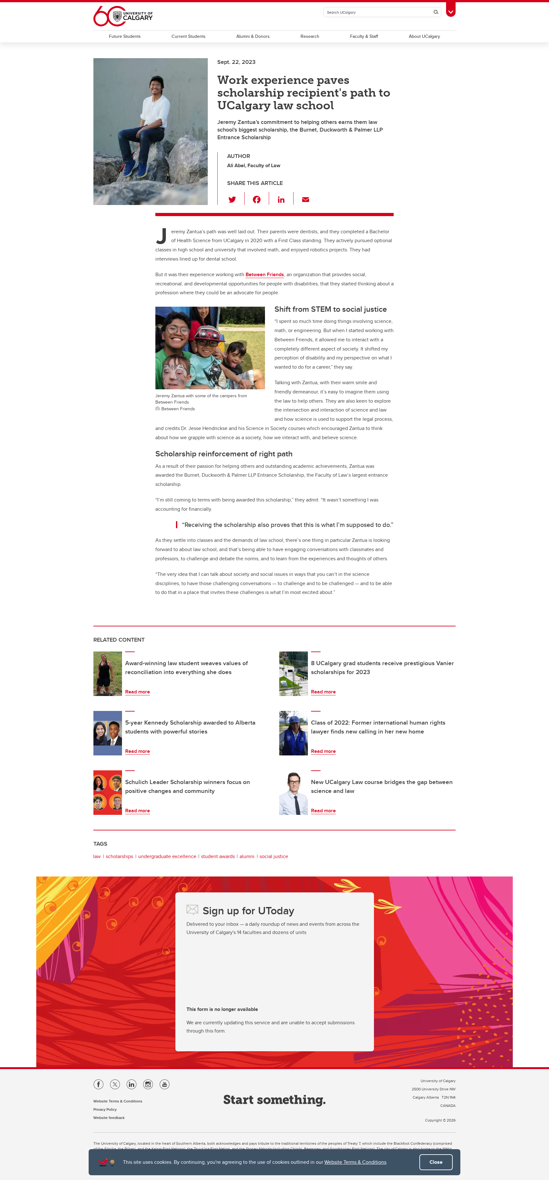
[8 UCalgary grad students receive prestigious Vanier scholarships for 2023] (293, 673)
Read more (137, 691)
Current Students (189, 36)
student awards (218, 856)
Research (310, 36)
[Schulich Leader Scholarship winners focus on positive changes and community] (107, 792)
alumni (247, 856)
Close (436, 1162)
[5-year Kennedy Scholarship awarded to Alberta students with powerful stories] (107, 733)
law (97, 856)
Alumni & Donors (253, 36)
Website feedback (109, 1117)
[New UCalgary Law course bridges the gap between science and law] (293, 792)
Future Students (125, 36)
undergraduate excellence (167, 856)
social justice (274, 856)
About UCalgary (424, 36)
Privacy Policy (105, 1109)
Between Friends (265, 274)
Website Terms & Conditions (355, 1162)
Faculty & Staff (364, 36)
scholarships (119, 856)
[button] (236, 198)
